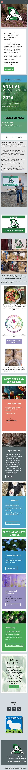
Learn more (14, 687)
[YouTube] (19, 709)
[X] (14, 709)
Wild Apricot (13, 768)
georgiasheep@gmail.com (12, 160)
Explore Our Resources (13, 604)
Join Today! (9, 69)
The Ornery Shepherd (9, 369)
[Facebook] (9, 709)
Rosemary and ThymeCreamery (14, 341)
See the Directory (11, 568)
